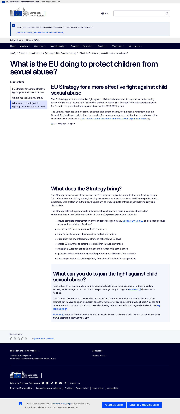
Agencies (75, 46)
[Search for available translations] (149, 119)
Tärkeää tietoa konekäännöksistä (48, 32)
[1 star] (11, 338)
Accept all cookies (114, 405)
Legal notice (97, 388)
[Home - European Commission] (30, 12)
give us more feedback (44, 338)
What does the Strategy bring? (27, 97)
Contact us (75, 383)
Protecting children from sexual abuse (60, 53)
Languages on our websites (48, 388)
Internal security (35, 53)
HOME (12, 53)
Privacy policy (82, 388)
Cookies (68, 388)
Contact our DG (99, 355)
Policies (22, 53)
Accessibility (112, 388)
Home (13, 46)
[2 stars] (13, 338)
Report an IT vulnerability (21, 388)
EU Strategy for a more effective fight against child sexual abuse (28, 91)
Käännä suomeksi (24, 32)
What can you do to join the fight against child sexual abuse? (28, 105)
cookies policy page (62, 403)
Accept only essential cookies (144, 405)
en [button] (106, 13)
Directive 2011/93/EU (133, 221)
